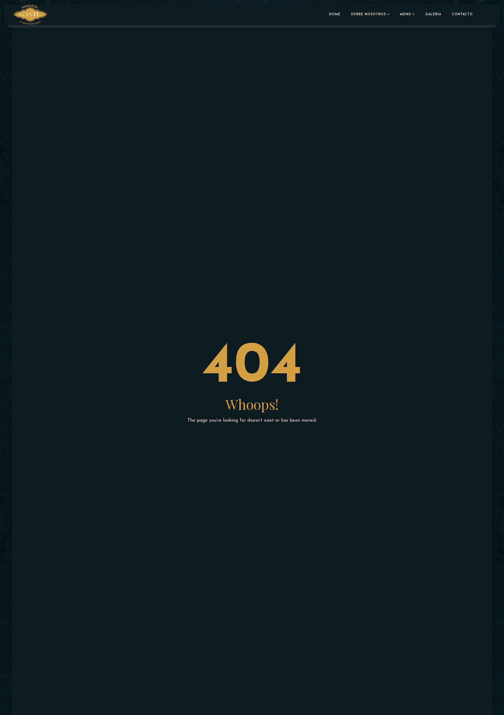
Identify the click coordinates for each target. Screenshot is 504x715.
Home (334, 14)
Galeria (433, 14)
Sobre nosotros (368, 14)
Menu (405, 14)
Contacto (462, 14)
